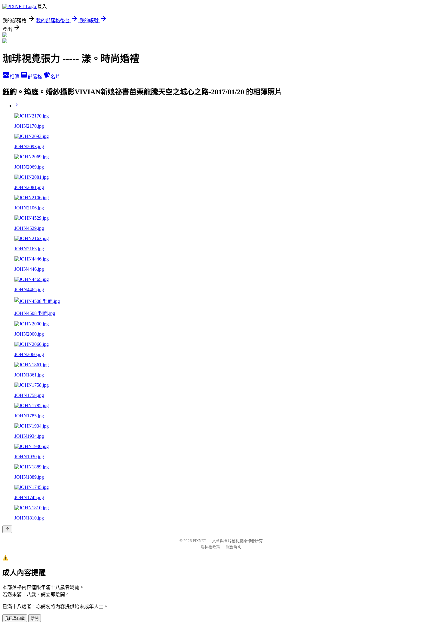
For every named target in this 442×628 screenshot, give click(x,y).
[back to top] (7, 529)
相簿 (15, 76)
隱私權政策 (210, 546)
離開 (34, 618)
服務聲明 (233, 546)
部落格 (35, 76)
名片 (55, 76)
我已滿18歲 (15, 618)
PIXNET (199, 540)
